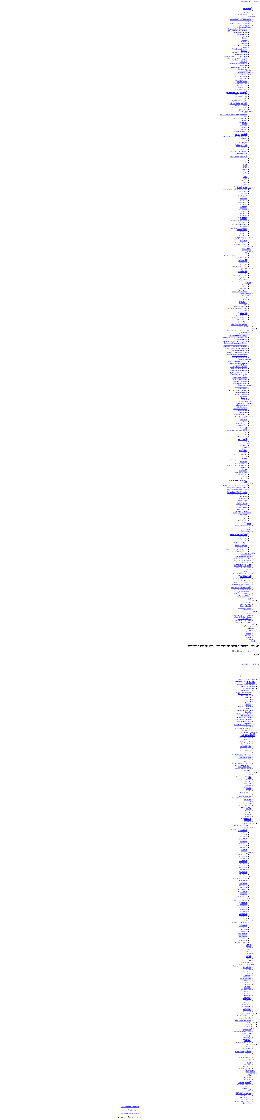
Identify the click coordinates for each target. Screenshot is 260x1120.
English (248, 634)
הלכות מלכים (243, 263)
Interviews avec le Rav (239, 356)
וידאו (244, 651)
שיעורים (252, 16)
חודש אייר (244, 120)
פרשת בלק (243, 913)
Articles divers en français (238, 357)
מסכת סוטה (243, 219)
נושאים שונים (243, 109)
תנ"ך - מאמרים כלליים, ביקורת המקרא (235, 485)
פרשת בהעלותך (242, 906)
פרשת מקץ (243, 847)
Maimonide (243, 62)
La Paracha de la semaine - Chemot (235, 343)
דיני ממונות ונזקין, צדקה (244, 591)
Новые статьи (242, 389)
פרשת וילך (243, 938)
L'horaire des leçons (240, 32)
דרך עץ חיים (243, 290)
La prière (244, 51)
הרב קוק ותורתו (246, 533)
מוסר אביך (243, 310)
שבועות (244, 127)
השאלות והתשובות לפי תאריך (242, 558)
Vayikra (244, 40)
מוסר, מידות (243, 78)
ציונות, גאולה (247, 571)
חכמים (245, 518)
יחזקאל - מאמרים (241, 507)
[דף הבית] (249, 7)
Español (248, 637)
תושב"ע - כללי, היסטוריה (239, 239)
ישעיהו (245, 175)
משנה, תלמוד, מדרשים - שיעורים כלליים (234, 189)
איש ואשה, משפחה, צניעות (242, 582)
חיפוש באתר (247, 9)
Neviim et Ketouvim (240, 45)
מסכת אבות (243, 231)
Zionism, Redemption (240, 379)
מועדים (249, 443)
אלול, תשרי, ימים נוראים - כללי (241, 798)
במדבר (245, 164)
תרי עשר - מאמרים (241, 509)
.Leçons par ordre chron (243, 692)
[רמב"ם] (246, 252)
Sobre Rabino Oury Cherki (242, 620)
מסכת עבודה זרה (242, 230)
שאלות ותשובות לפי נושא (243, 557)
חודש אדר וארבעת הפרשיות (238, 151)
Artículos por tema (241, 405)
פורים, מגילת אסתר (241, 153)
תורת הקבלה (243, 522)
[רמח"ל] (246, 283)
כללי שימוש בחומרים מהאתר (242, 14)
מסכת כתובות (242, 217)
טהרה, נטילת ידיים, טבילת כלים (241, 588)
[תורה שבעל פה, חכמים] (236, 237)
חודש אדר (248, 812)
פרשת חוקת (243, 911)
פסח (245, 116)
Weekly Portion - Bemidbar (238, 372)
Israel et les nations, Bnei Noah (237, 58)
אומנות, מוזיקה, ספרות (244, 597)
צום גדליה (244, 140)
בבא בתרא (243, 226)
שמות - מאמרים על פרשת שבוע (237, 489)
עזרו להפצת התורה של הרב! (130, 1107)
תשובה (245, 421)
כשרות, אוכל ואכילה (244, 586)
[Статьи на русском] (237, 385)
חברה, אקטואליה (241, 85)
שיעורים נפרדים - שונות (243, 74)
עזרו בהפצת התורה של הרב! (250, 660)
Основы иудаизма (241, 394)
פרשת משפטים (242, 865)
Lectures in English (245, 71)
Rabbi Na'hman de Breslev (238, 63)
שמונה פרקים (243, 253)
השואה (245, 432)
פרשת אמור (243, 893)
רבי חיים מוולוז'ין (246, 295)
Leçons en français (245, 27)
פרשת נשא (243, 904)
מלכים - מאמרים (242, 502)
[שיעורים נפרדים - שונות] (239, 736)
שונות (245, 442)
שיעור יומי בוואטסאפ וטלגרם (246, 685)
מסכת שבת (243, 199)
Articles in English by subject (237, 361)
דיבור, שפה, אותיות (241, 84)
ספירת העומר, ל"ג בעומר (239, 118)
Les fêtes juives (242, 34)
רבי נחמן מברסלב (245, 294)
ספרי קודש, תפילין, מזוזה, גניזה (241, 589)
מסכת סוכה (243, 206)
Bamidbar (244, 42)
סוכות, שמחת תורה (241, 473)
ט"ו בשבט (244, 149)
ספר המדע (243, 259)
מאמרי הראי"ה (242, 312)
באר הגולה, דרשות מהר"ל (239, 275)
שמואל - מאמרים (241, 500)
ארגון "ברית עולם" (249, 626)
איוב (245, 184)
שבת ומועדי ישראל (245, 111)
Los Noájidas (242, 412)
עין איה (245, 305)
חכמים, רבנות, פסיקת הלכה (242, 566)
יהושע (245, 168)
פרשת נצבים (243, 937)
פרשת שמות (243, 856)
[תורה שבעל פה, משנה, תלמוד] (232, 513)
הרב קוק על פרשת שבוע (239, 315)
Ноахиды (244, 398)
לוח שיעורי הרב (246, 21)
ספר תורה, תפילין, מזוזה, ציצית (237, 102)
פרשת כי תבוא (242, 935)
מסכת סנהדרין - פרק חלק (239, 228)
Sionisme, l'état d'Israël (239, 52)
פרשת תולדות (242, 840)
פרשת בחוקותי (242, 896)
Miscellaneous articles (240, 383)
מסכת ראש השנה (241, 202)
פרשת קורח (243, 909)
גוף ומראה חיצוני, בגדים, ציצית (241, 584)
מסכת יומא (243, 204)
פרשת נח (244, 832)
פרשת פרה (247, 820)
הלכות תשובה (242, 261)
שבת (245, 113)
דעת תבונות (243, 288)
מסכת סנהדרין (246, 1004)
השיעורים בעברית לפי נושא (242, 18)
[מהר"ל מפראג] (242, 268)
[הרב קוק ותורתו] (240, 533)
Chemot (244, 38)
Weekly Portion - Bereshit (238, 367)
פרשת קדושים (242, 891)
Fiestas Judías (242, 410)
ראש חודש (243, 445)
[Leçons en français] (238, 27)
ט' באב (245, 133)
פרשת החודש (247, 821)
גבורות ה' (244, 270)
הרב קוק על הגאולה (241, 321)
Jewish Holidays (241, 365)
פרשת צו (244, 882)
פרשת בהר (243, 895)
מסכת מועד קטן (242, 213)
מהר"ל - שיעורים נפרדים (239, 281)
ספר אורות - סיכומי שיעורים (238, 535)
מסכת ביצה (243, 208)
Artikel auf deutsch (245, 401)
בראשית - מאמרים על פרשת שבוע (236, 487)
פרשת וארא (243, 858)
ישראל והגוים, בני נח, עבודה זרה (237, 431)
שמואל (245, 171)
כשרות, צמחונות (246, 761)
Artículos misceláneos (240, 414)
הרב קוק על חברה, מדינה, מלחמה (236, 549)
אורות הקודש (243, 301)
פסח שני (244, 124)
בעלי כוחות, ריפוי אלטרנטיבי (242, 593)
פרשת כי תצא (242, 933)
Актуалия (243, 396)
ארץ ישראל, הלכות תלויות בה (242, 573)
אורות (245, 299)
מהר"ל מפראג (247, 268)
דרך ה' (245, 286)
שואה (245, 91)
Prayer (245, 376)
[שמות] (247, 853)
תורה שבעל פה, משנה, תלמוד (242, 513)
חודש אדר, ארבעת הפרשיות (238, 480)
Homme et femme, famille (242, 717)
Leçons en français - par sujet (237, 29)
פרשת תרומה (243, 867)
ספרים (253, 600)
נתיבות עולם (243, 279)
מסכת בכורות (243, 235)
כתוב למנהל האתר (245, 12)
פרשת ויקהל (243, 873)
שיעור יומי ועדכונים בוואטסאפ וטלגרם (239, 23)
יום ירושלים (243, 126)
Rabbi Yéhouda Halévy (239, 60)
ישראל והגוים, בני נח (241, 89)
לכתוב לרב (252, 624)
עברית (249, 630)
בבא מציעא (247, 1000)
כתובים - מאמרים (241, 511)
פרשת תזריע (243, 885)
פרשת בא (244, 860)
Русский (248, 635)
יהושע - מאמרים (242, 496)
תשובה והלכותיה (242, 82)
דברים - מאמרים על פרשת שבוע (237, 494)
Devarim (244, 43)
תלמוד (245, 516)
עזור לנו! (248, 10)
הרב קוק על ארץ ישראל (239, 323)
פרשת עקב (243, 927)
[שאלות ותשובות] (244, 553)
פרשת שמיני (243, 884)
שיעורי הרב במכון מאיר (244, 25)
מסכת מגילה (243, 211)
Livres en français (245, 604)
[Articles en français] (238, 334)
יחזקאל (245, 178)
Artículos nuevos (241, 407)
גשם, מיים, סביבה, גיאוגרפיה (238, 104)
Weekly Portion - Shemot (239, 368)
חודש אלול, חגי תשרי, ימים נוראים (236, 465)
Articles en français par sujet (238, 336)
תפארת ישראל (242, 272)
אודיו (240, 651)
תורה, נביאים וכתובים (248, 823)
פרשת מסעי (243, 918)
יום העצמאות (243, 122)
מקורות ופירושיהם (245, 562)
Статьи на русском (244, 385)
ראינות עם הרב (242, 440)
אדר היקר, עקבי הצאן (240, 306)
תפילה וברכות (247, 246)
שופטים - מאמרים (241, 498)
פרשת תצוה (243, 869)
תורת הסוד (243, 241)
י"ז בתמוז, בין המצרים (240, 131)
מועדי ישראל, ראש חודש (243, 776)
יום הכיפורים (243, 142)
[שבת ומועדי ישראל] (238, 111)
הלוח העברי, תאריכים (244, 595)
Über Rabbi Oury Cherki (243, 622)
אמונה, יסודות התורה (240, 76)
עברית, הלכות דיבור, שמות (243, 564)
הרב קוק (248, 297)
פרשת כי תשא (242, 871)
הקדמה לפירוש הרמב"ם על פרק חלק (235, 255)
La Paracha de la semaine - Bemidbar (235, 347)
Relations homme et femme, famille (235, 56)
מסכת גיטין (247, 997)
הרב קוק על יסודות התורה (239, 544)
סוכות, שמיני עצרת (241, 144)
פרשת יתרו (243, 864)
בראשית (244, 158)
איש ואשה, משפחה (241, 436)
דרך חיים (244, 277)
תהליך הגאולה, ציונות (240, 425)
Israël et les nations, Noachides (237, 352)
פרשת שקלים (247, 814)
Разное (244, 399)
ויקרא (245, 162)
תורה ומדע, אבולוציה (240, 80)
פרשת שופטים (242, 931)
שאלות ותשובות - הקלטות (239, 107)
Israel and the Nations (240, 381)
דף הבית (252, 7)
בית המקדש (243, 427)
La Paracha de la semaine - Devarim (235, 348)
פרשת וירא (243, 836)
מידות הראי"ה (242, 538)
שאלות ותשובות (250, 553)
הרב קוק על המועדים (240, 542)
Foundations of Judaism (239, 378)
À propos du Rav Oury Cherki (241, 615)
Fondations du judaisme (239, 49)
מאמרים (252, 328)
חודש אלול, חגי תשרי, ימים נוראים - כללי (234, 136)
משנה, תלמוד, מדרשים (244, 188)
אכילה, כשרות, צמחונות (239, 100)
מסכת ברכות (243, 197)
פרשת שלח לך (242, 907)
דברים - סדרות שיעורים (239, 922)
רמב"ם (249, 252)
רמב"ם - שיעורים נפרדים (239, 266)
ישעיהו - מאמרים (241, 504)
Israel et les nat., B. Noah (243, 719)
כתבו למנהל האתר (130, 1110)
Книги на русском (244, 608)
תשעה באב (243, 462)
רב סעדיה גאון (246, 248)
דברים (245, 166)
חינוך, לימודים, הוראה (244, 580)
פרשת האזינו (243, 940)
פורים (245, 482)
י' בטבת (244, 147)
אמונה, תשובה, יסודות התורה (242, 560)
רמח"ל (249, 283)
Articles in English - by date (238, 363)
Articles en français (245, 334)
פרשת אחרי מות (242, 889)
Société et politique (241, 54)
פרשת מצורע (243, 887)
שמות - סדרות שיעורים (240, 854)
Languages (251, 628)
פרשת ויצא (243, 842)
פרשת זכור (247, 816)
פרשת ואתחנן (243, 926)
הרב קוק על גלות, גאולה (239, 547)
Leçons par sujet (246, 690)
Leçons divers (242, 69)
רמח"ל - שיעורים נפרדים (239, 292)
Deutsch (248, 639)
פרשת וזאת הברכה (241, 942)
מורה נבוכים (243, 264)
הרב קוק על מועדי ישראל (239, 317)
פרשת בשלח (243, 862)
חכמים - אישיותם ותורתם (239, 244)
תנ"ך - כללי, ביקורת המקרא (238, 157)
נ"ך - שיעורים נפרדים (240, 186)
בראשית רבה (243, 191)
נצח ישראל (243, 273)
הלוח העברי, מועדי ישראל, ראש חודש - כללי (233, 115)
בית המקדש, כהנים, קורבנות (238, 94)
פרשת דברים (243, 924)
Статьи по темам (241, 387)
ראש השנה (243, 138)
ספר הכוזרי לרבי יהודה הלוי (243, 526)
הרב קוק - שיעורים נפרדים (239, 325)
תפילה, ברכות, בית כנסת (243, 568)
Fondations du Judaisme (239, 350)
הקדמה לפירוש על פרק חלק (242, 1032)
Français (248, 632)
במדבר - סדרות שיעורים (239, 900)
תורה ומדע (243, 420)
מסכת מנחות (243, 233)
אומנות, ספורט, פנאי (240, 105)
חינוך (245, 98)
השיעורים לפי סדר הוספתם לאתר (240, 20)
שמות (245, 160)
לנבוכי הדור (243, 314)
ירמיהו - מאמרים (242, 505)
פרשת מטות (243, 916)
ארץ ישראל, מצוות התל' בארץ (241, 754)
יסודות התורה (243, 418)
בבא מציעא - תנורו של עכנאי (238, 224)
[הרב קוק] (249, 1074)
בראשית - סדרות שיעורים (239, 829)
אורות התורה (243, 303)
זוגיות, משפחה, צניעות (240, 96)
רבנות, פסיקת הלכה (241, 242)
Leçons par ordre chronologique (236, 31)
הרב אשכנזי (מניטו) (245, 326)
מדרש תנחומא (242, 195)
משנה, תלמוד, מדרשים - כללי (242, 966)
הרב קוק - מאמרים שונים (239, 551)
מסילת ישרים (243, 284)
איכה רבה (244, 193)
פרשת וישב (243, 845)
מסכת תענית (243, 210)
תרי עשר (244, 180)
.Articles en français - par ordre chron (235, 337)
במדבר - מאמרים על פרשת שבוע (237, 493)
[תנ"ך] (247, 155)
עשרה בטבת (243, 476)
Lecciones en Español (244, 73)
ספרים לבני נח (246, 610)
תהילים (245, 182)
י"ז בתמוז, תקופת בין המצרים (238, 460)
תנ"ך (249, 155)
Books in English (245, 606)
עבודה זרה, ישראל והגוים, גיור (242, 578)
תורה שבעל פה (242, 520)
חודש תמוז (244, 129)
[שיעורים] (249, 16)
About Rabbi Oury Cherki (242, 617)
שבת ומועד (247, 569)
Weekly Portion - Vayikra (239, 370)
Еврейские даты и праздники (237, 390)
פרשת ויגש (243, 849)
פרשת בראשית (242, 831)
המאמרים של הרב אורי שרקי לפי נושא (239, 330)
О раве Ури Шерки (244, 619)
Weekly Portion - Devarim (238, 374)
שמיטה (245, 429)
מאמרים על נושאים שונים (243, 416)
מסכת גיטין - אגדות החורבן (238, 221)
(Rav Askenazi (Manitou (239, 67)
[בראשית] (245, 827)
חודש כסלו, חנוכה (241, 146)
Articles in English (245, 359)
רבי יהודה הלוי (246, 250)
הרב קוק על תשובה (241, 319)
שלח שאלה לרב (246, 555)
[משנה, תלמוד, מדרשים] (236, 188)
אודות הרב (252, 611)
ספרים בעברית (246, 602)
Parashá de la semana (240, 409)
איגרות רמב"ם (242, 257)
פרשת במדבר (243, 902)
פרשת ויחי (244, 851)
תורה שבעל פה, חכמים (244, 237)
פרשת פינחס (243, 915)
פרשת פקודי (243, 874)
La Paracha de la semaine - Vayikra (235, 345)
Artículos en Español (244, 403)
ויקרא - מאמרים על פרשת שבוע (237, 491)
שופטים (244, 169)
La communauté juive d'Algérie (237, 354)
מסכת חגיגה (243, 215)
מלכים (245, 173)
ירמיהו (245, 177)
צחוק (245, 438)
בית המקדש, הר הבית (244, 575)
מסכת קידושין (242, 222)
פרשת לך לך (243, 834)
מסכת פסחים (243, 200)
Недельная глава (241, 392)
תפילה (249, 524)
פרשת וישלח (243, 843)
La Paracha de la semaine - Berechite (235, 341)
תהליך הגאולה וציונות (240, 87)
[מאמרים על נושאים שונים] (234, 416)
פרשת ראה (243, 929)
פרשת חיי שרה (242, 838)
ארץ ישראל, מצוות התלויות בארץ (236, 93)
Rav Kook (243, 65)
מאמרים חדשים (246, 332)
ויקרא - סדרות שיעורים (240, 878)
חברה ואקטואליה (241, 423)
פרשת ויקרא (243, 880)
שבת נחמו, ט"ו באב (241, 135)
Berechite (244, 36)
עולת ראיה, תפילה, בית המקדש (237, 308)
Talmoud (244, 47)
